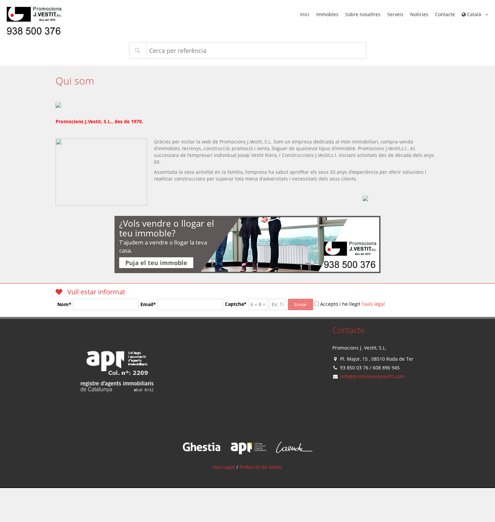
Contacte (445, 14)
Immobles (327, 14)
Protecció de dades (260, 467)
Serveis (395, 14)
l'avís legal (373, 304)
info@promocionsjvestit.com (372, 376)
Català (474, 14)
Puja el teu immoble (156, 263)
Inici (304, 14)
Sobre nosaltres (363, 14)
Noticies (419, 14)
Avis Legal (224, 467)
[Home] (117, 382)
